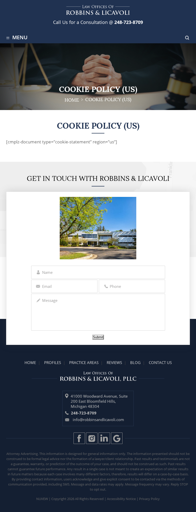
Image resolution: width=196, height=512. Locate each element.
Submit (98, 337)
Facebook (79, 438)
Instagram (91, 438)
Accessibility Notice (121, 498)
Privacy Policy (149, 498)
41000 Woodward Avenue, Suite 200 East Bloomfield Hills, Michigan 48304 (99, 401)
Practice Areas (84, 362)
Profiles (52, 362)
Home (30, 362)
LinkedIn (104, 438)
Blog (135, 362)
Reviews (114, 362)
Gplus (116, 438)
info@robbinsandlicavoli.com (98, 419)
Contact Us (160, 362)
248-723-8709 (128, 22)
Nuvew (42, 498)
